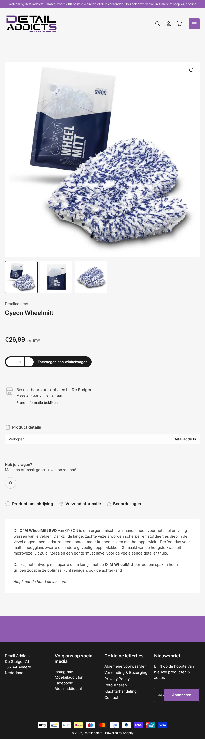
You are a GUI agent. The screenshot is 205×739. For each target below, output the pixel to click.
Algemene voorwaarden (125, 666)
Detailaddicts (16, 303)
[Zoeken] (157, 23)
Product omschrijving (32, 503)
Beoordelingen (127, 503)
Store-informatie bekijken (37, 402)
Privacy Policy (117, 678)
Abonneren (182, 695)
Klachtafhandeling (120, 691)
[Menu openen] (194, 23)
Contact (111, 697)
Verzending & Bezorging (126, 672)
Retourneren (115, 685)
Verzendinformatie (83, 503)
